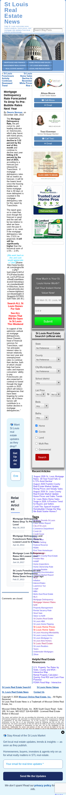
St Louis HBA (39, 621)
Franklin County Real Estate (45, 556)
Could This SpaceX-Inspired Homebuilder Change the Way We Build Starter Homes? (47, 509)
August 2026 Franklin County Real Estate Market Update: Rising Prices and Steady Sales (48, 486)
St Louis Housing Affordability (46, 633)
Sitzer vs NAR (39, 616)
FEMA (36, 548)
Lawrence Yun (39, 586)
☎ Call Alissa (47, 100)
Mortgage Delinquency (43, 599)
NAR (35, 605)
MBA (35, 591)
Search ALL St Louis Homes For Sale (15, 306)
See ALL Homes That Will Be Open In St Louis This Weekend (15, 318)
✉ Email (48, 105)
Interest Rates (39, 583)
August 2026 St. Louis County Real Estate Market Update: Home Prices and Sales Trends (47, 494)
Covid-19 (37, 531)
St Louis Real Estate (43, 643)
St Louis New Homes (42, 641)
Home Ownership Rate (43, 567)
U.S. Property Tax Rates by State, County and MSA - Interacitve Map (46, 669)
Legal (35, 589)
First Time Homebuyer (43, 550)
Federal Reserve (40, 545)
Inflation (36, 580)
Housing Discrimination (43, 572)
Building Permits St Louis (44, 520)
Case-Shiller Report (42, 523)
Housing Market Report (43, 575)
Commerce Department (43, 529)
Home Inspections (41, 564)
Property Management (43, 608)
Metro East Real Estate (43, 594)
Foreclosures (39, 553)
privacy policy (42, 785)
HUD (35, 578)
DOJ (35, 537)
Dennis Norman (14, 112)
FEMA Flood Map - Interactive (47, 682)
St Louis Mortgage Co (42, 638)
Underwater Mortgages (43, 652)
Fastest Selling (39, 542)
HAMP (36, 561)
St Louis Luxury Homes (43, 635)
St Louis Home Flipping (43, 624)
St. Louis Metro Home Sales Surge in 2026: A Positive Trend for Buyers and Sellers (48, 501)
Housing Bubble (40, 569)
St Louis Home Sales (43, 629)
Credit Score (38, 534)
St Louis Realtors (40, 646)
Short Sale (37, 613)
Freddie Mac (38, 559)
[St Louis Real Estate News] (33, 47)
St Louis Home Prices (44, 627)
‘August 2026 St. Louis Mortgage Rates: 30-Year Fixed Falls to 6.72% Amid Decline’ (48, 478)
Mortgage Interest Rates (44, 602)
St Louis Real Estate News (16, 13)
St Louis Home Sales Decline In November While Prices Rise (26, 79)
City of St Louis (39, 526)
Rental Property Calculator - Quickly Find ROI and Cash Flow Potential (48, 677)
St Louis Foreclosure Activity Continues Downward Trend (8, 79)
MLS (35, 597)
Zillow (35, 654)
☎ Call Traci (48, 138)
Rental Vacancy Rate (42, 610)
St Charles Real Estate (43, 619)
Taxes (35, 649)
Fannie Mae (38, 539)
